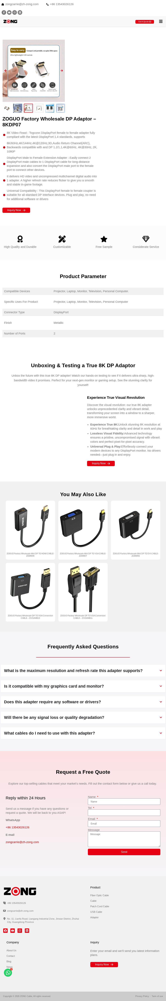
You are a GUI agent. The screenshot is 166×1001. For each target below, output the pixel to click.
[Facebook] (5, 930)
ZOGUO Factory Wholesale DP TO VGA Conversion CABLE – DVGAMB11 (83, 617)
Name (92, 796)
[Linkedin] (20, 12)
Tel (90, 807)
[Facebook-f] (4, 12)
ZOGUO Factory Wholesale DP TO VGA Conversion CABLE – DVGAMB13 (30, 617)
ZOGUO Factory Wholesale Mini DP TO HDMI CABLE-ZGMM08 (30, 554)
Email (92, 818)
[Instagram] (14, 12)
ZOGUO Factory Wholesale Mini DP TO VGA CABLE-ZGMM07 (83, 554)
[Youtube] (9, 12)
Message (94, 829)
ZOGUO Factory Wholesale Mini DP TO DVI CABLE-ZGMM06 (136, 554)
